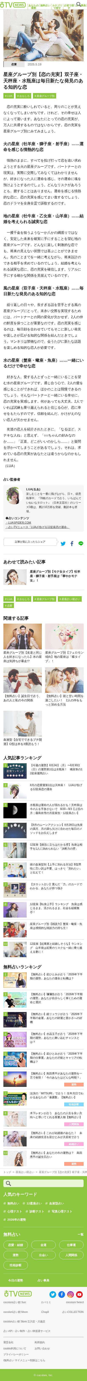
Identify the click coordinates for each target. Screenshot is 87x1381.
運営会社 (8, 1342)
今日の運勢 (15, 1280)
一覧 (81, 1234)
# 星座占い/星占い (70, 599)
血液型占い (56, 1203)
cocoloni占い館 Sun (14, 1302)
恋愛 (14, 64)
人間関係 (71, 1255)
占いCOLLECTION (73, 1312)
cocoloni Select (75, 1302)
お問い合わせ (42, 1348)
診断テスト (37, 1211)
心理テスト (14, 1211)
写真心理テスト (62, 1211)
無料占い (13, 1203)
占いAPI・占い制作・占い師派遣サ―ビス (26, 1331)
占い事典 (43, 1280)
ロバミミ (46, 1302)
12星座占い (34, 1203)
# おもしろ (23, 96)
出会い (43, 1255)
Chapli (45, 1312)
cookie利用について (14, 1348)
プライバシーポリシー (16, 1354)
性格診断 (16, 1265)
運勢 (16, 1255)
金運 (43, 1245)
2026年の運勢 (16, 1219)
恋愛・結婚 (15, 1245)
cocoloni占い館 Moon (15, 1312)
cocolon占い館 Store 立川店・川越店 (24, 1321)
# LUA (8, 96)
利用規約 (40, 1342)
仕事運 (71, 1245)
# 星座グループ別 (44, 96)
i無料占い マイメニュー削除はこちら (24, 1360)
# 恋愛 (8, 605)
